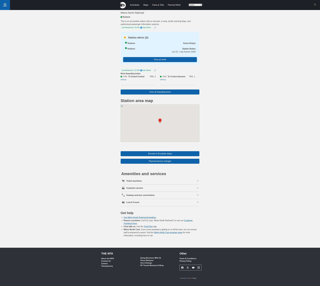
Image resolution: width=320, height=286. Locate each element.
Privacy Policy (186, 261)
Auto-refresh (146, 27)
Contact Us (106, 261)
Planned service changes (160, 161)
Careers (104, 263)
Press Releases (146, 260)
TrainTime (148, 226)
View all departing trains (160, 92)
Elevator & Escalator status (160, 154)
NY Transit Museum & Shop (152, 265)
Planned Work (174, 5)
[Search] (315, 4)
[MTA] (123, 5)
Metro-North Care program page (168, 232)
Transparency (107, 266)
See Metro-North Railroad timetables (140, 217)
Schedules (134, 5)
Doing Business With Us (150, 258)
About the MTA (107, 258)
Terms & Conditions (188, 258)
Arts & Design (146, 263)
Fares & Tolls (158, 5)
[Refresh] (155, 27)
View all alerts (160, 59)
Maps (145, 5)
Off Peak (123, 80)
